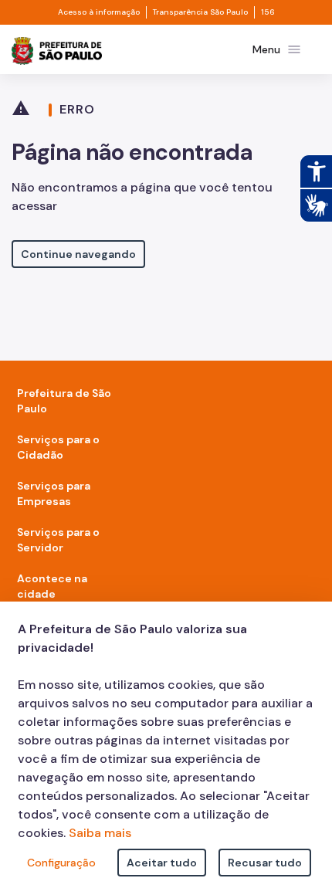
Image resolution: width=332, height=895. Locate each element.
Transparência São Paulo (200, 12)
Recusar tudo (265, 863)
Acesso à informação (99, 12)
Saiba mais (100, 833)
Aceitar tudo (162, 863)
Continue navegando (78, 254)
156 (268, 12)
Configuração (61, 863)
